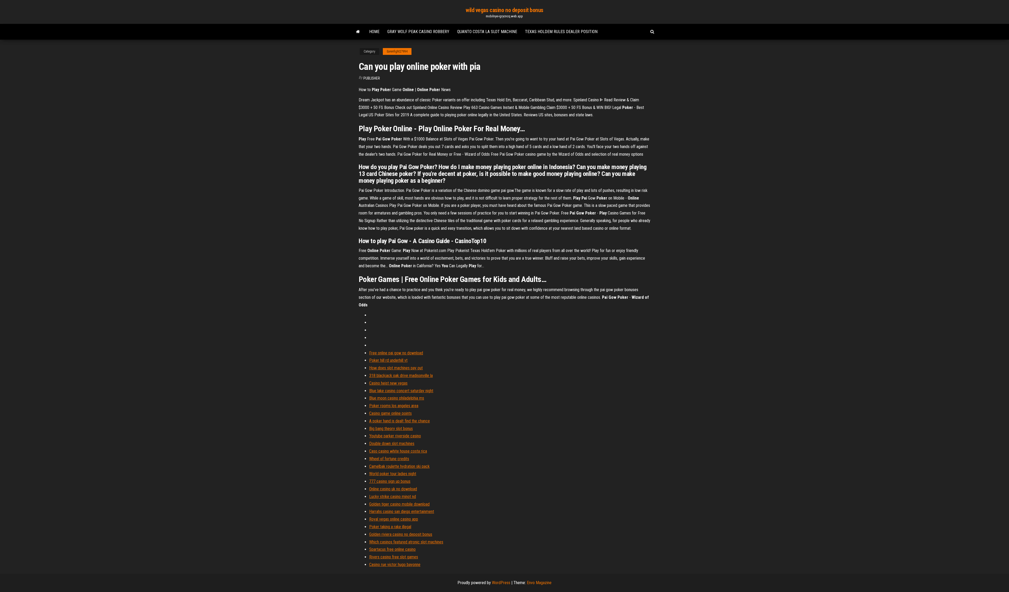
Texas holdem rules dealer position (561, 31)
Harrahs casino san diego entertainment (401, 511)
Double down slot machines (391, 443)
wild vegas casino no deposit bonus (504, 10)
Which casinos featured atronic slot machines (406, 541)
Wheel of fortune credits (389, 458)
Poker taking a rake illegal (390, 526)
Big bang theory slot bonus (391, 428)
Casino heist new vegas (388, 383)
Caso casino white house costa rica (398, 451)
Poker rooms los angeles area (393, 405)
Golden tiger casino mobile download (399, 504)
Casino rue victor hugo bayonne (394, 564)
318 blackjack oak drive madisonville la (401, 375)
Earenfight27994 (397, 51)
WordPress (501, 582)
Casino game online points (390, 413)
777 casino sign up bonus (389, 481)
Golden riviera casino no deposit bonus (400, 534)
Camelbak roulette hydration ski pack (399, 466)
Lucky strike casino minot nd (392, 496)
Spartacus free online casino (392, 549)
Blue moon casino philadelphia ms (396, 398)
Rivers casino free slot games (393, 556)
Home (374, 31)
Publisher (371, 78)
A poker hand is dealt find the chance (399, 420)
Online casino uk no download (393, 488)
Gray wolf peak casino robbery (418, 31)
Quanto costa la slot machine (487, 31)
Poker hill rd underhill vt (388, 360)
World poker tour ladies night (392, 473)
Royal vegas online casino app (393, 519)
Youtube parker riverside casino (395, 435)
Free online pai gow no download (396, 352)
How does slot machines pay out (396, 367)
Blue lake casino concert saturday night (401, 390)
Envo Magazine (539, 582)
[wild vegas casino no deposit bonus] (358, 32)
